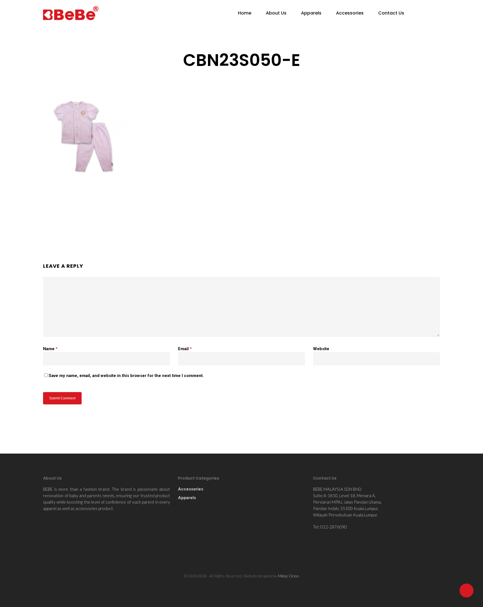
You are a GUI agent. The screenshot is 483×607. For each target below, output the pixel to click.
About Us (276, 13)
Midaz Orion (288, 575)
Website (321, 348)
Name (50, 348)
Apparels (311, 13)
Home (244, 13)
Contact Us (391, 13)
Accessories (350, 13)
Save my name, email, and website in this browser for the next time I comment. (126, 375)
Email (185, 348)
